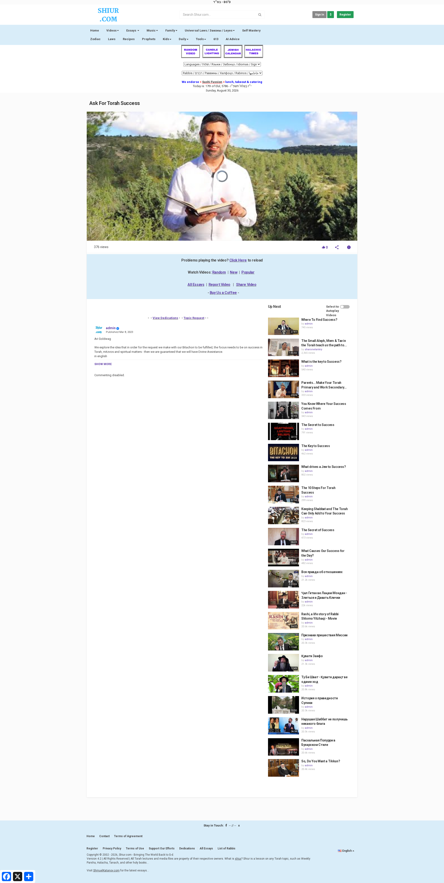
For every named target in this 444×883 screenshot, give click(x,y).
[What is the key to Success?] (283, 368)
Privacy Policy (112, 848)
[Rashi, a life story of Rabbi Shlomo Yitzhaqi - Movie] (283, 621)
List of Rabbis (226, 848)
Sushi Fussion (212, 82)
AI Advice (233, 39)
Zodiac (95, 39)
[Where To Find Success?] (283, 326)
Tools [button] (200, 39)
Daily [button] (182, 39)
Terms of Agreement (128, 836)
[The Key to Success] (283, 452)
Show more (103, 364)
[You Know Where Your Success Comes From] (283, 410)
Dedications (187, 848)
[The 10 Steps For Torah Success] (283, 494)
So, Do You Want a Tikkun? (320, 761)
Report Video (219, 284)
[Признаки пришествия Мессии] (283, 642)
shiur (238, 858)
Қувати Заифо (312, 656)
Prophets (148, 39)
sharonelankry (313, 349)
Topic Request (194, 318)
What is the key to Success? (321, 361)
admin (111, 328)
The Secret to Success (317, 425)
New (233, 272)
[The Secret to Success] (283, 431)
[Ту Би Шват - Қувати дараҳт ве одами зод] (283, 684)
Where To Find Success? (319, 320)
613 (215, 39)
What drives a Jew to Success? (323, 467)
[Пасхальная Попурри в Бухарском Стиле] (283, 747)
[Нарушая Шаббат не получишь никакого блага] (283, 726)
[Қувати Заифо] (283, 663)
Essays (131, 30)
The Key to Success (315, 446)
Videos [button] (111, 30)
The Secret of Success (317, 530)
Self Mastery (251, 30)
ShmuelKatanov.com (106, 870)
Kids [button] (166, 39)
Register (345, 14)
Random (219, 272)
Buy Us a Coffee (223, 292)
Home (94, 30)
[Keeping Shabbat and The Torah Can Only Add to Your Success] (283, 515)
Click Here (238, 260)
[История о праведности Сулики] (283, 705)
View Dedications (165, 318)
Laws (111, 39)
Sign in (319, 14)
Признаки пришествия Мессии (324, 635)
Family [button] (170, 30)
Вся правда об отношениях (321, 572)
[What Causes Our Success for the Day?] (283, 557)
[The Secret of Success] (283, 537)
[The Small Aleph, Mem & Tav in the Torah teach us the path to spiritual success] (283, 347)
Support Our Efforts (162, 848)
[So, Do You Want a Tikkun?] (283, 768)
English (347, 850)
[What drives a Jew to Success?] (283, 473)
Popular (247, 272)
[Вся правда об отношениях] (283, 578)
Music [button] (151, 30)
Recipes (129, 39)
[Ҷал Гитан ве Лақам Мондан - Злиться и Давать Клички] (283, 600)
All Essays (196, 284)
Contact (104, 836)
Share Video (246, 284)
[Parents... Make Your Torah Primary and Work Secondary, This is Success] (283, 389)
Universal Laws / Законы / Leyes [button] (208, 30)
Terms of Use (135, 848)
